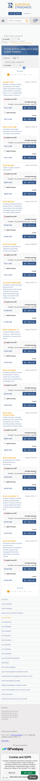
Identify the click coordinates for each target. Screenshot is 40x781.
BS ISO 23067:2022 (11, 461)
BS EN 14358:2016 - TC (12, 334)
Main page (4, 41)
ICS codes (4, 599)
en (30, 13)
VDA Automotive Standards (10, 658)
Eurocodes (5, 663)
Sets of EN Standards (8, 667)
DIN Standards (6, 631)
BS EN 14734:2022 (12, 548)
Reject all (12, 773)
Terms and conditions (17, 735)
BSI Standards (13, 41)
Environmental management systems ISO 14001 (17, 676)
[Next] (27, 75)
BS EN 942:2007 (11, 167)
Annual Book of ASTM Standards (12, 613)
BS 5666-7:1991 (12, 88)
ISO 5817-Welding (7, 694)
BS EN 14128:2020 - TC (12, 502)
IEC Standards (6, 636)
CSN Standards (6, 622)
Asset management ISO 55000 (10, 681)
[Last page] (31, 75)
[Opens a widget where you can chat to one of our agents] (32, 777)
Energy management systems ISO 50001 (14, 685)
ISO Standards (6, 649)
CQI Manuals (4, 719)
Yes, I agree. (28, 773)
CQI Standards (6, 626)
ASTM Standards (6, 608)
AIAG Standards (6, 604)
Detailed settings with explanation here (20, 777)
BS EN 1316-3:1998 (12, 130)
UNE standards (6, 654)
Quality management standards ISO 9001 (14, 672)
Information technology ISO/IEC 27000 (14, 699)
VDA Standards (14, 717)
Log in (11, 13)
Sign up (18, 13)
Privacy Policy (5, 741)
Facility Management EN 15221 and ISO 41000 (15, 690)
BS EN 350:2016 (12, 207)
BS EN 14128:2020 (12, 375)
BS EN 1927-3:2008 (11, 247)
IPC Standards (6, 645)
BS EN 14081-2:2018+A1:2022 (12, 419)
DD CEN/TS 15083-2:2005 (12, 290)
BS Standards (14, 711)
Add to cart (31, 108)
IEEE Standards (6, 640)
